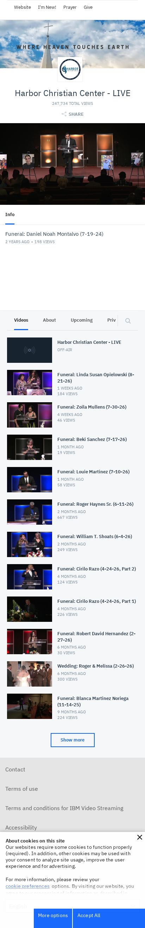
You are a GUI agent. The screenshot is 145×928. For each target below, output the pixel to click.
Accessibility (21, 827)
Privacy (115, 320)
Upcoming (82, 320)
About (49, 320)
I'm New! (47, 7)
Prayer (70, 7)
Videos (21, 320)
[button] (139, 837)
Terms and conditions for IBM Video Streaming (64, 808)
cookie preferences (28, 886)
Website (22, 7)
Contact (15, 769)
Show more (72, 740)
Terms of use (21, 788)
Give (88, 7)
